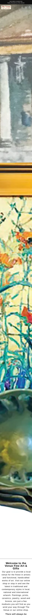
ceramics (6, 598)
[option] (16, 2)
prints (25, 595)
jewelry (15, 598)
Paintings (16, 595)
